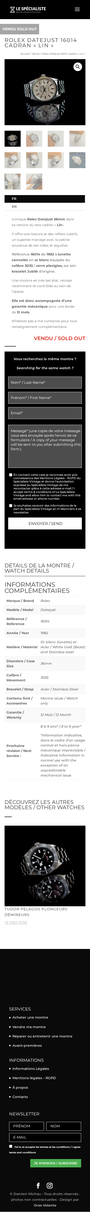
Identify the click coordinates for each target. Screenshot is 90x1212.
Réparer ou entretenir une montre (42, 1036)
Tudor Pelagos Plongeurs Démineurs (36, 912)
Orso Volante (45, 1205)
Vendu (36, 53)
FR (14, 199)
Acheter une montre (30, 1017)
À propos (20, 1087)
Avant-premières (27, 1045)
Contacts (20, 1097)
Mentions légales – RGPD (34, 1078)
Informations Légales (30, 1069)
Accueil (25, 53)
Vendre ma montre (29, 1027)
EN (14, 206)
